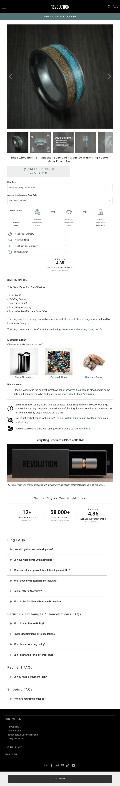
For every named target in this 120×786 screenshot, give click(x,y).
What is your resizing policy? (29, 644)
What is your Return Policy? (29, 623)
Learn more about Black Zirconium (74, 394)
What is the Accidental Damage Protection (37, 601)
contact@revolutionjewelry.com (23, 734)
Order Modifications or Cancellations (34, 634)
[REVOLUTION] (60, 6)
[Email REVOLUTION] (46, 766)
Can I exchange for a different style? (34, 654)
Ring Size (11, 182)
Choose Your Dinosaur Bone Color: (22, 195)
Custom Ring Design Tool (78, 418)
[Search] (109, 6)
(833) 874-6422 (15, 738)
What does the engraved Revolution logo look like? (42, 570)
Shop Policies (80, 404)
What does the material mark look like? (36, 580)
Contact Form (82, 428)
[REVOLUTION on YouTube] (73, 766)
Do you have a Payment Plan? (30, 676)
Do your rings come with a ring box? (34, 559)
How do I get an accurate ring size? (33, 549)
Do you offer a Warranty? (28, 591)
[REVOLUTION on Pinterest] (62, 766)
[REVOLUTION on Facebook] (51, 766)
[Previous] (11, 76)
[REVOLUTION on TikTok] (68, 766)
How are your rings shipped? (30, 698)
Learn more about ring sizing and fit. (82, 329)
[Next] (109, 76)
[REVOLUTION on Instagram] (57, 766)
